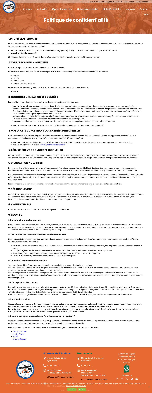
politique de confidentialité (76, 386)
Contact (143, 9)
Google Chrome (19, 331)
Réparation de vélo (62, 9)
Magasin (130, 9)
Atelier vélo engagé (126, 354)
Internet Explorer (20, 339)
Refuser (82, 389)
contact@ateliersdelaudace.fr (52, 145)
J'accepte (72, 389)
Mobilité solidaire (112, 9)
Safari (15, 336)
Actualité (42, 9)
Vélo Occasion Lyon (126, 360)
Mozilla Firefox (18, 334)
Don (146, 14)
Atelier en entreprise (87, 9)
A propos (27, 9)
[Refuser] (149, 387)
